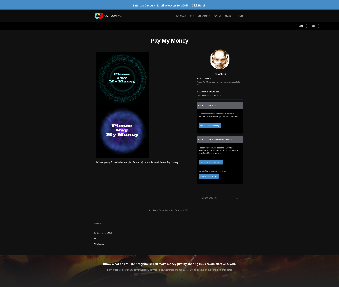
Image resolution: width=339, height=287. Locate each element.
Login (301, 26)
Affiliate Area (99, 244)
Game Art (163, 210)
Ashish (222, 73)
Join (313, 26)
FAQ (95, 238)
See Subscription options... (211, 162)
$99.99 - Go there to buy (209, 125)
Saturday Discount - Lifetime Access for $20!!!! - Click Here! (169, 5)
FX (186, 210)
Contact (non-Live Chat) (103, 233)
